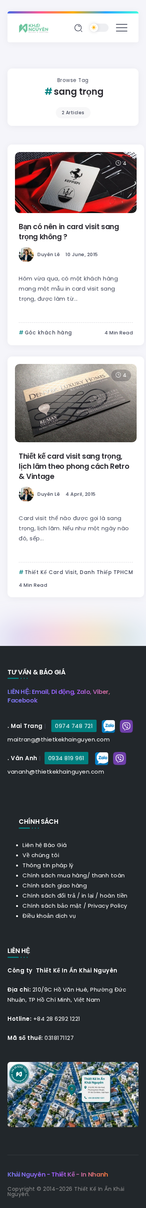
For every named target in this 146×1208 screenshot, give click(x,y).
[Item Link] (76, 182)
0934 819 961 (66, 758)
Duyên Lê (48, 254)
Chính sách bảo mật (52, 906)
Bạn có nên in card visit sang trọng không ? (69, 232)
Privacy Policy (107, 906)
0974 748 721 (74, 726)
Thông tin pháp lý (48, 865)
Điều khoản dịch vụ (49, 916)
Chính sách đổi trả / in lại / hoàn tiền (75, 895)
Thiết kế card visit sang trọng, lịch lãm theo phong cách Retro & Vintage (74, 466)
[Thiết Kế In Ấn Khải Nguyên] (35, 27)
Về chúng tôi (40, 855)
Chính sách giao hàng (54, 885)
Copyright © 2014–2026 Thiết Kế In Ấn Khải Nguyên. (66, 1191)
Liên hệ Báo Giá (44, 845)
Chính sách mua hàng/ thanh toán (73, 875)
